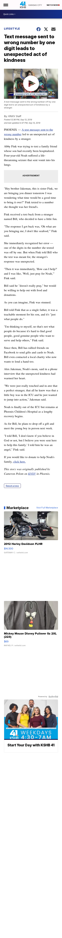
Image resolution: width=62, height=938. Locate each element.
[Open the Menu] (5, 5)
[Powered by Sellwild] (53, 696)
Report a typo (12, 486)
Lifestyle (12, 28)
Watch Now (52, 5)
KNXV (32, 474)
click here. (19, 461)
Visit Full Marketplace (47, 508)
